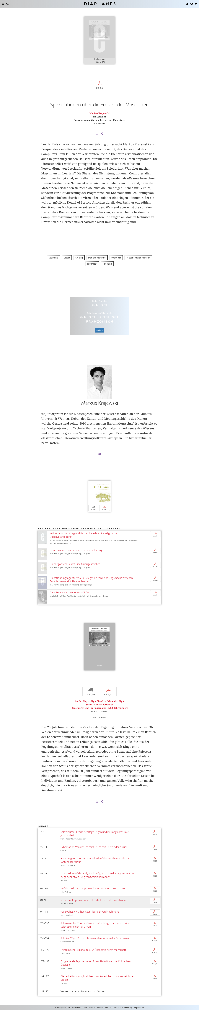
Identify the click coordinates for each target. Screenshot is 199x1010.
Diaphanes (99, 3)
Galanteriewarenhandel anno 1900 (69, 592)
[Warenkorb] (196, 4)
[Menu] (3, 4)
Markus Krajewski (99, 113)
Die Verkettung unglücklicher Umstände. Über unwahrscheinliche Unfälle (97, 978)
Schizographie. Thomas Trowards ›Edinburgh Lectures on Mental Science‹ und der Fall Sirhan (97, 925)
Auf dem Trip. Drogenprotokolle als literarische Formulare (93, 888)
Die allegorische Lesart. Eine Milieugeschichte (75, 564)
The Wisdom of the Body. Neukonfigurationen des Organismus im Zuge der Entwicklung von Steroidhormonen (97, 875)
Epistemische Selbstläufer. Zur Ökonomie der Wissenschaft (93, 949)
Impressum (139, 1007)
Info (85, 1007)
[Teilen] (102, 133)
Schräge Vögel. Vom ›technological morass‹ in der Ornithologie (95, 938)
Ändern (99, 330)
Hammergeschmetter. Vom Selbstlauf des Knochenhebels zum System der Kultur (96, 860)
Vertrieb (100, 1007)
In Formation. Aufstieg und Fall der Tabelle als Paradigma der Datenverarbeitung (84, 535)
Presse (92, 1007)
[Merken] (97, 133)
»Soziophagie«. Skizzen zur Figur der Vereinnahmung (90, 911)
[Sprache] (191, 4)
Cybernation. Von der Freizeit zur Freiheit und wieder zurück (94, 847)
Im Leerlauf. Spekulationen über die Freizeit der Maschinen (93, 900)
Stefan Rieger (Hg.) (85, 701)
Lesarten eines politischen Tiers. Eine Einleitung (76, 550)
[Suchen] (7, 4)
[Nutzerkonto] (187, 4)
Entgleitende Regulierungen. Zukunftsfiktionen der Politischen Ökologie (96, 963)
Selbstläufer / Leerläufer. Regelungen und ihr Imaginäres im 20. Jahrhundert (96, 834)
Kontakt (108, 1007)
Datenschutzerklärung (122, 1007)
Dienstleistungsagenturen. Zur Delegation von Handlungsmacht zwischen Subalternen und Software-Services (91, 580)
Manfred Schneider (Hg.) (110, 701)
